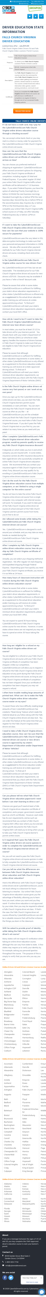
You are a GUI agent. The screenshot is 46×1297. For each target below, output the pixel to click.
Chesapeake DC (11, 1151)
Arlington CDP (10, 988)
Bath (6, 1099)
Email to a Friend (38, 3)
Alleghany (8, 1075)
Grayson (25, 1132)
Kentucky (26, 1191)
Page (43, 1148)
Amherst (7, 982)
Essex (24, 1083)
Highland (26, 1158)
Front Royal (27, 1021)
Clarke (6, 1158)
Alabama (8, 1184)
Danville (25, 988)
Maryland (26, 1201)
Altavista (8, 978)
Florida (7, 1208)
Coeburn (7, 1051)
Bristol (6, 1018)
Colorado (7, 1199)
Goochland (26, 1128)
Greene (25, 1135)
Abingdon (8, 972)
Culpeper (26, 985)
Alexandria (8, 975)
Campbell (8, 1132)
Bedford (7, 995)
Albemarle (8, 1067)
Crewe (25, 982)
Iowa (24, 1186)
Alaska (7, 1186)
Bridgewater (9, 1014)
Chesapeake (9, 1034)
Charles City (9, 1141)
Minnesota (26, 1211)
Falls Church (27, 1008)
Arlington (8, 1090)
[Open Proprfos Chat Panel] (41, 1292)
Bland (6, 1106)
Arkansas (8, 1191)
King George (27, 1171)
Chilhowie (8, 1037)
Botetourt (8, 1110)
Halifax (25, 1141)
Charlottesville (10, 1028)
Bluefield (7, 1011)
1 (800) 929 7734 (38, 1)
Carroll (6, 1138)
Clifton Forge (9, 1047)
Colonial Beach (28, 972)
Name (43, 1118)
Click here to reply (32, 1282)
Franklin (25, 1014)
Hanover (26, 1148)
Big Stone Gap (10, 1001)
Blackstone (8, 1008)
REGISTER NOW (23, 111)
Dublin (25, 991)
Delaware (8, 1204)
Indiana (25, 1184)
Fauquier (26, 1094)
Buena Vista (9, 1024)
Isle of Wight (27, 1164)
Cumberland (27, 1064)
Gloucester (26, 1125)
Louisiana (26, 1194)
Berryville (8, 998)
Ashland (7, 991)
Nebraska (26, 1221)
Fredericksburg (28, 1018)
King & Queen (28, 1168)
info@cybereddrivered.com (20, 1)
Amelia (7, 1080)
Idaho (6, 1219)
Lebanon (26, 1051)
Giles (24, 1122)
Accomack (8, 1064)
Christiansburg (10, 1044)
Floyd (24, 1099)
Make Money (24, 3)
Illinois (6, 1221)
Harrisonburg (27, 1037)
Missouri (25, 1216)
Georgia (7, 1211)
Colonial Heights (29, 975)
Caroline (7, 1135)
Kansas (25, 1189)
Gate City (26, 1028)
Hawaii (7, 1216)
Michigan (26, 1208)
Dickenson (26, 1070)
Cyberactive (33, 1289)
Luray (43, 978)
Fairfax (25, 1005)
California (8, 1194)
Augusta (7, 1094)
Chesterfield (9, 1154)
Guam (6, 1213)
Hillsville (25, 1044)
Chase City (8, 1031)
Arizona (7, 1189)
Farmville (26, 1011)
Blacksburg (8, 1005)
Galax (24, 1024)
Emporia (25, 1001)
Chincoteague (10, 1041)
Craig (6, 1168)
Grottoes (25, 1031)
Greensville (27, 1138)
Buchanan (8, 1122)
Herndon (26, 1041)
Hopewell (26, 1047)
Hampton (26, 1034)
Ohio (43, 1208)
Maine (25, 1199)
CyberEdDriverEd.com (17, 1289)
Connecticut (9, 1201)
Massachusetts (28, 1204)
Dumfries (26, 995)
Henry (25, 1154)
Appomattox (9, 1086)
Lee (42, 1070)
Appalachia (9, 985)
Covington (26, 978)
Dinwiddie (26, 1075)
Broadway (8, 1021)
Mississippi (27, 1213)
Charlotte (8, 1145)
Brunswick (8, 1118)
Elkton (25, 998)
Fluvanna (26, 1102)
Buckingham (9, 1125)
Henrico (25, 1151)
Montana (26, 1219)
